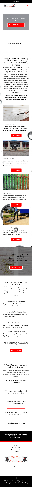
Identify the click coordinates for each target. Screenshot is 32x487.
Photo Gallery (16, 350)
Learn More (16, 136)
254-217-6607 (16, 1)
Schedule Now (16, 268)
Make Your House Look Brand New (16, 19)
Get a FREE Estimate (16, 25)
